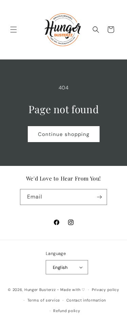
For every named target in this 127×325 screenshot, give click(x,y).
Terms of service (43, 300)
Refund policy (66, 310)
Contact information (86, 300)
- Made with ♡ (71, 289)
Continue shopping (63, 134)
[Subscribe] (99, 197)
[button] (13, 29)
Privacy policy (105, 289)
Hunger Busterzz (40, 289)
